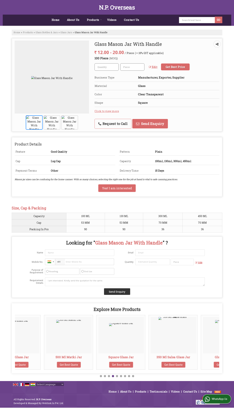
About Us (73, 20)
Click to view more (107, 111)
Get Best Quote (42, 364)
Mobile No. (37, 261)
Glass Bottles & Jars (46, 32)
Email (130, 252)
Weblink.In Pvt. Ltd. (53, 403)
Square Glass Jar (94, 357)
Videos (111, 20)
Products (93, 20)
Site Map (206, 391)
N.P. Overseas (117, 7)
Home (55, 20)
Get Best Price (175, 67)
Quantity (129, 261)
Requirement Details (36, 281)
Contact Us (131, 20)
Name (40, 252)
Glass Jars (66, 32)
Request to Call (115, 123)
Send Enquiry (152, 123)
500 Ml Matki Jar (42, 357)
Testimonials (158, 391)
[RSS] (217, 391)
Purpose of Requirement (36, 271)
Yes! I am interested (117, 188)
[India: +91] (50, 262)
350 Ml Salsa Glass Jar (146, 357)
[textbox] (132, 67)
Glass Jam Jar (199, 357)
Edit (154, 67)
